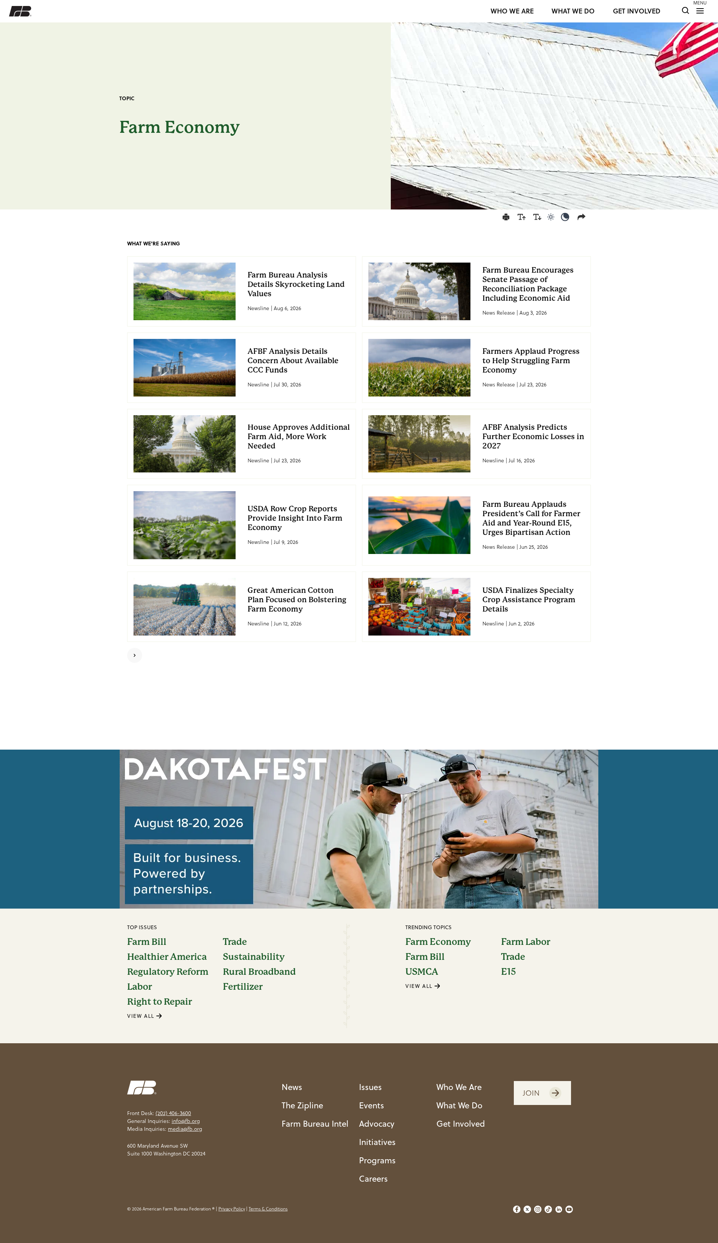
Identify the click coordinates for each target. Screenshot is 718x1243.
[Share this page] (583, 217)
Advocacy (377, 1123)
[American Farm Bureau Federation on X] (527, 1209)
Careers (373, 1178)
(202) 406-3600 (173, 1113)
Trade (235, 941)
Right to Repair (159, 1001)
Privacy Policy (231, 1209)
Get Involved (460, 1123)
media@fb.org (185, 1129)
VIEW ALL (141, 1016)
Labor (139, 986)
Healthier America (167, 956)
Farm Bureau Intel (315, 1123)
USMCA (421, 971)
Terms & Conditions (268, 1209)
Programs (377, 1160)
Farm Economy (438, 941)
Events (371, 1105)
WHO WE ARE (512, 11)
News (292, 1087)
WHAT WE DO (573, 11)
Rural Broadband (259, 971)
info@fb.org (186, 1121)
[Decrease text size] (537, 216)
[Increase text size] (521, 216)
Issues (370, 1087)
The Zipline (302, 1105)
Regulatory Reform (167, 971)
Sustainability (254, 956)
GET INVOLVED (636, 11)
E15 (508, 971)
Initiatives (377, 1142)
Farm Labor (525, 941)
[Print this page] (506, 216)
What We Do (459, 1105)
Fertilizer (243, 986)
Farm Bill (146, 941)
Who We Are (459, 1087)
